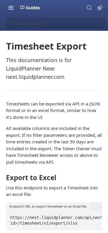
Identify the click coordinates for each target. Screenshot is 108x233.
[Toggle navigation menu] (11, 7)
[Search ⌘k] (89, 7)
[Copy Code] (95, 216)
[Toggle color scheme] (100, 7)
